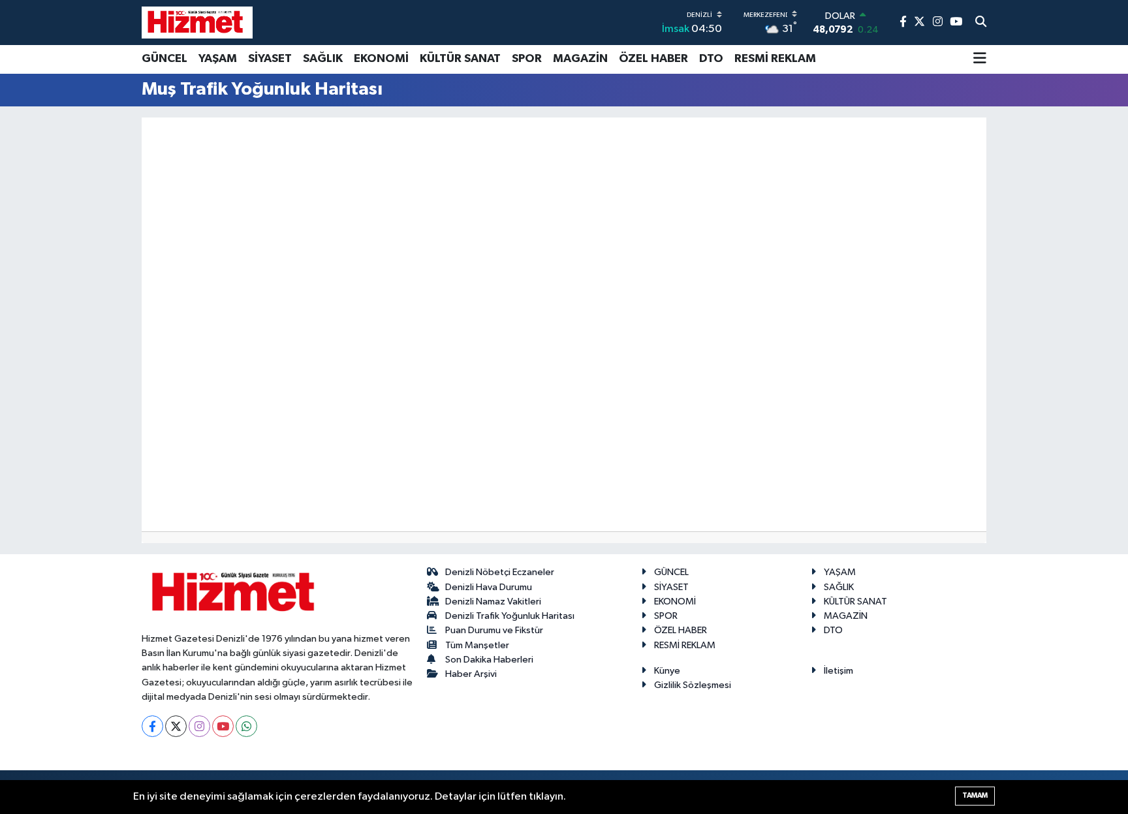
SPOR (527, 59)
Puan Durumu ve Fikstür (494, 630)
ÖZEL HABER (653, 59)
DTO (711, 59)
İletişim (838, 671)
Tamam (975, 795)
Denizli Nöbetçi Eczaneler (499, 572)
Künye (667, 671)
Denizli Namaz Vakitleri (493, 601)
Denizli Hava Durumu (488, 587)
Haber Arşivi (471, 674)
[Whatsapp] (246, 726)
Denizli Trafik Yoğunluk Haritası (509, 616)
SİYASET (270, 59)
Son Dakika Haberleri (489, 660)
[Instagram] (199, 726)
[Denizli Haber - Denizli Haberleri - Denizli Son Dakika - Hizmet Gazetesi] (197, 22)
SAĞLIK (323, 59)
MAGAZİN (580, 59)
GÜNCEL (164, 59)
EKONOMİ (381, 59)
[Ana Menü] (979, 59)
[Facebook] (152, 726)
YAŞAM (217, 59)
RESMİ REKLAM (775, 59)
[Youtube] (223, 726)
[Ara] (980, 22)
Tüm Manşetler (477, 645)
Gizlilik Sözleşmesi (692, 685)
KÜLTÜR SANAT (460, 59)
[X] (176, 726)
